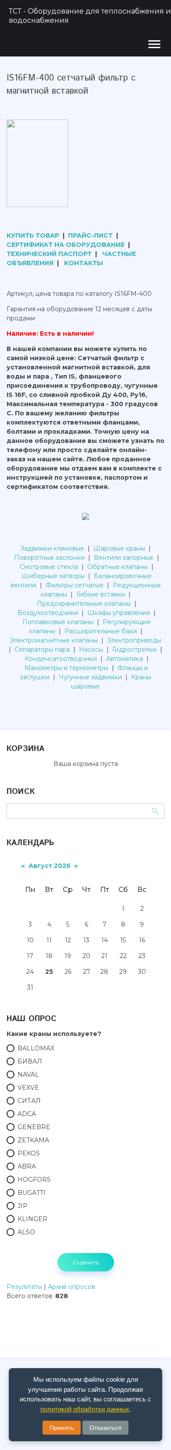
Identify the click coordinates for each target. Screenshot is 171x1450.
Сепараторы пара (42, 649)
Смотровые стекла (49, 567)
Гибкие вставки (100, 594)
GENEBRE (34, 1127)
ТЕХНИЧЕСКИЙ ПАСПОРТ (49, 254)
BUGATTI (32, 1193)
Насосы (91, 649)
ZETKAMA (33, 1140)
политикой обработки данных (84, 1409)
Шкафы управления (118, 613)
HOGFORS (34, 1179)
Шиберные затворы (53, 576)
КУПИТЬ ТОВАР (33, 235)
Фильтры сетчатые (74, 585)
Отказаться (105, 1427)
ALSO (26, 1232)
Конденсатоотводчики (61, 659)
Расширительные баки (100, 631)
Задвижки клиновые (52, 548)
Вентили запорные (123, 558)
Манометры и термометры (66, 668)
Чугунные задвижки (90, 677)
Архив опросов (71, 1287)
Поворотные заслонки (49, 558)
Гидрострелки (134, 649)
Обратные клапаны (117, 567)
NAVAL (28, 1074)
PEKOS (29, 1153)
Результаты (24, 1287)
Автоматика (124, 659)
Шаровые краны (119, 548)
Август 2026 (49, 866)
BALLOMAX (36, 1048)
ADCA (27, 1114)
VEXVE (28, 1088)
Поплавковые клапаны (57, 622)
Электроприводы (134, 640)
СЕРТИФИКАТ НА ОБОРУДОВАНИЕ (66, 245)
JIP (23, 1206)
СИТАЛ (29, 1101)
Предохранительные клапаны (84, 603)
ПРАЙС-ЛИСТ (90, 235)
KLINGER (32, 1219)
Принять (62, 1427)
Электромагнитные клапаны (54, 640)
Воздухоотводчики (48, 613)
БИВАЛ (30, 1061)
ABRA (27, 1166)
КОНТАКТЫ (83, 263)
